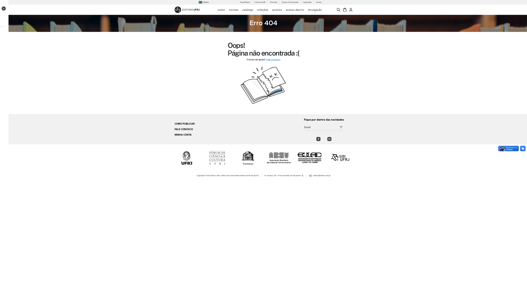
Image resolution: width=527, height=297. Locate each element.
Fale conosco (273, 59)
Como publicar (185, 123)
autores (277, 9)
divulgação (315, 9)
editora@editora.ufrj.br (322, 175)
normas (233, 9)
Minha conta (183, 134)
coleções (262, 9)
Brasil (203, 2)
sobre (221, 9)
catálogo (247, 9)
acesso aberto (295, 9)
